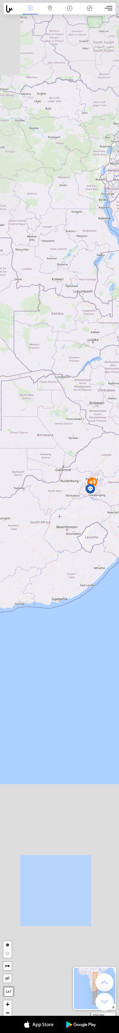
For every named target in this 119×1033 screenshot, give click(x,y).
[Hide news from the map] (7, 978)
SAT (9, 992)
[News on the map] (12, 9)
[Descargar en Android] (81, 1025)
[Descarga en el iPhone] (39, 1025)
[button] (90, 488)
